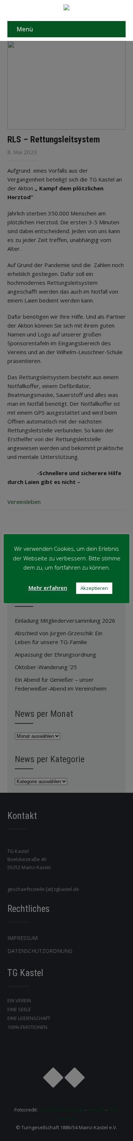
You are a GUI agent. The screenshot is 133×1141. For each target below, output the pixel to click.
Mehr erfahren (47, 587)
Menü (25, 29)
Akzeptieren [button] (94, 588)
